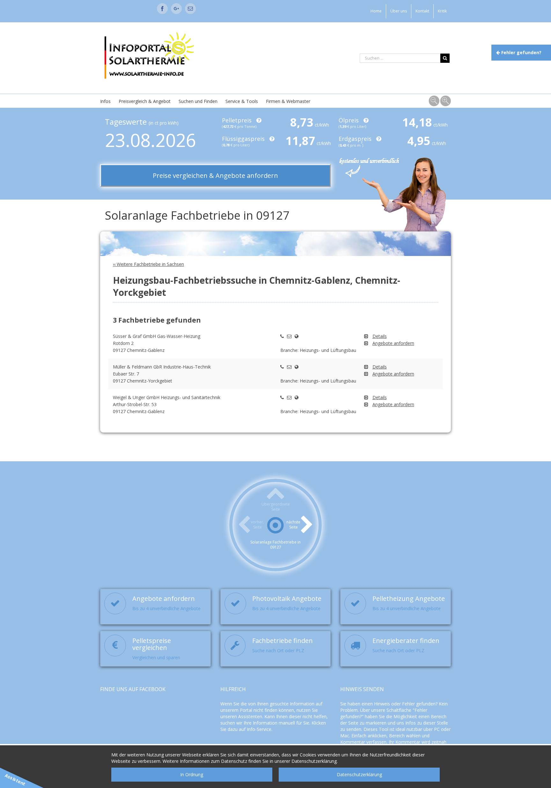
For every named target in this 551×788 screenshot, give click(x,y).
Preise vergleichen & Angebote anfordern (215, 175)
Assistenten (250, 716)
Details (379, 336)
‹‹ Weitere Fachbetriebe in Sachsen (148, 264)
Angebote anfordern (393, 343)
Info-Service (259, 729)
